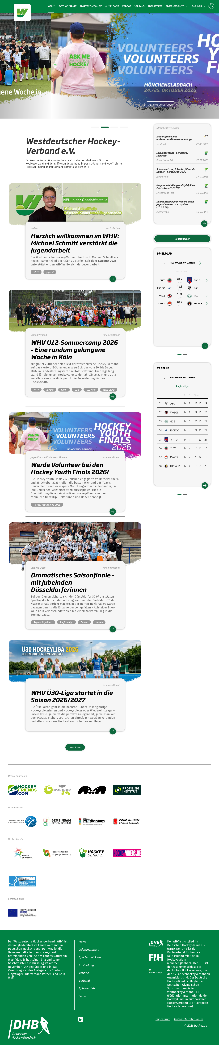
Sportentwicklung (91, 6)
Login (82, 996)
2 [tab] (102, 128)
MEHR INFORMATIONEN (109, 104)
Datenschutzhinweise (188, 1019)
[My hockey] (211, 6)
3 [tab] (112, 128)
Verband (139, 6)
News (51, 6)
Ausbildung (112, 6)
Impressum (163, 1019)
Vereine (126, 6)
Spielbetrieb (154, 6)
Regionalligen (182, 238)
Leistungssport (67, 6)
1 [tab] (92, 128)
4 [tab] (121, 128)
